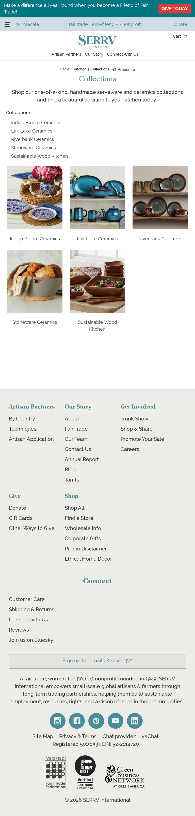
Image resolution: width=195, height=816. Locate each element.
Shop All (75, 508)
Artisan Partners (66, 54)
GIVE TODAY (174, 8)
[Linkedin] (135, 721)
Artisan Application (31, 439)
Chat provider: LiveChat (131, 736)
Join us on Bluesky (31, 640)
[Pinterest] (96, 721)
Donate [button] (179, 24)
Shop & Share (137, 429)
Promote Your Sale (142, 439)
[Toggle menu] (7, 24)
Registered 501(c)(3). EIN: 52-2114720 (96, 744)
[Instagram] (58, 721)
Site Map (42, 736)
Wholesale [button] (27, 24)
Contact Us (78, 449)
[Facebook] (77, 721)
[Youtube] (115, 721)
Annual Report (82, 459)
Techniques (22, 429)
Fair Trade (76, 429)
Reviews (19, 630)
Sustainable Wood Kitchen (39, 156)
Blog (70, 470)
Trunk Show (134, 419)
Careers (130, 449)
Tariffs (72, 480)
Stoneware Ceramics (33, 147)
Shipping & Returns (31, 609)
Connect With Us (122, 54)
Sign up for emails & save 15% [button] (97, 661)
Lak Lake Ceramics (31, 131)
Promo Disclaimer (86, 549)
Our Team (76, 439)
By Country (22, 419)
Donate (17, 508)
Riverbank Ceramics (32, 139)
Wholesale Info (83, 528)
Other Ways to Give (32, 528)
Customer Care (27, 599)
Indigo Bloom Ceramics (36, 122)
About (72, 419)
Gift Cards (20, 518)
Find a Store (79, 518)
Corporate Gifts (83, 538)
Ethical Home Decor (88, 559)
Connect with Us (28, 620)
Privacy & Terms (77, 736)
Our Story (94, 54)
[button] (55, 772)
